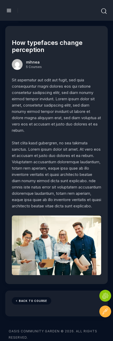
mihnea (33, 62)
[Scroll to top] (105, 327)
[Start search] (104, 11)
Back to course (33, 300)
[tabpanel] (56, 176)
